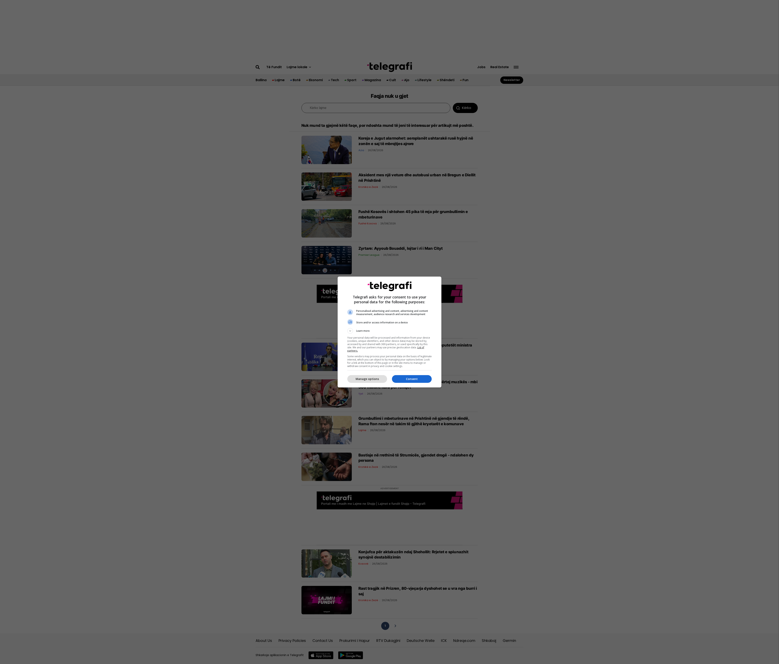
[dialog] (389, 332)
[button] (389, 331)
